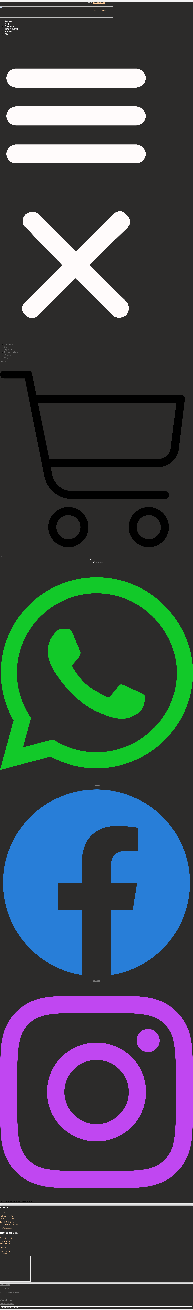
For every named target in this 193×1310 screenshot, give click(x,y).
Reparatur (9, 26)
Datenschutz (5, 1285)
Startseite (9, 21)
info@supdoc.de (99, 3)
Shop (7, 23)
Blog (7, 34)
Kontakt (8, 31)
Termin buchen (11, 29)
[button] (76, 189)
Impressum (4, 1288)
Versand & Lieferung (7, 1304)
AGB (96, 1296)
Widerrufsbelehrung (7, 1300)
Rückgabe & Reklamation (9, 1292)
